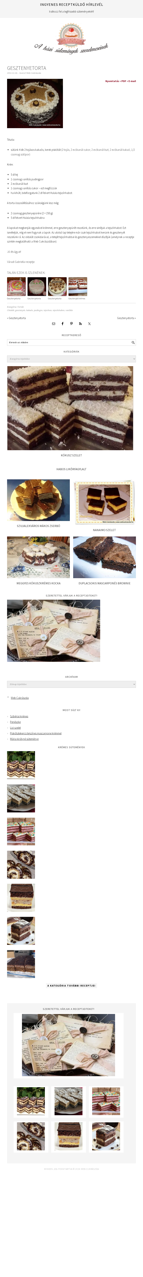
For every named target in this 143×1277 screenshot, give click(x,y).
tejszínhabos (58, 310)
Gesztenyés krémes (77, 298)
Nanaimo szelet (104, 530)
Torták (20, 307)
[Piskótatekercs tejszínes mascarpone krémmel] (21, 877)
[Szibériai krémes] (21, 778)
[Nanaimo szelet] (104, 524)
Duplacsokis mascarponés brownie (105, 583)
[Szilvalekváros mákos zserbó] (38, 520)
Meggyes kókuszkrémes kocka (39, 583)
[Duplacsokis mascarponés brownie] (104, 577)
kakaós (29, 310)
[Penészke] (21, 811)
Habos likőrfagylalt (71, 469)
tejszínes (48, 310)
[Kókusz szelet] (70, 449)
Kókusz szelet (71, 455)
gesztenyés (20, 310)
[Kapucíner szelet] (21, 944)
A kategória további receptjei (71, 985)
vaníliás (69, 310)
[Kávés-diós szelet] (21, 977)
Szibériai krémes (19, 716)
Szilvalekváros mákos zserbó (38, 526)
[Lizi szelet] (21, 844)
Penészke (15, 722)
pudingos (38, 310)
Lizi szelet (15, 727)
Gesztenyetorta (13, 298)
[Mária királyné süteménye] (21, 911)
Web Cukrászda (71, 37)
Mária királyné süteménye (24, 739)
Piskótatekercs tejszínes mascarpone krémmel (35, 733)
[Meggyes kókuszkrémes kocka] (38, 577)
